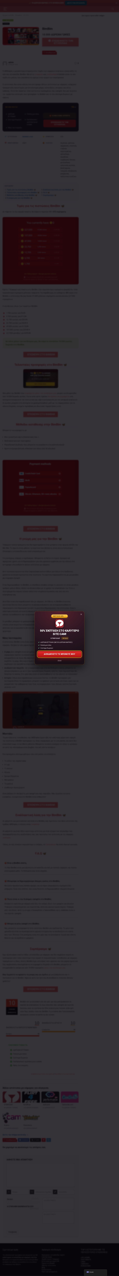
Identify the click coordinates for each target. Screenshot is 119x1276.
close (59, 660)
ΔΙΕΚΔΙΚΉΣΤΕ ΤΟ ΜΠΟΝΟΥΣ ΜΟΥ (59, 654)
